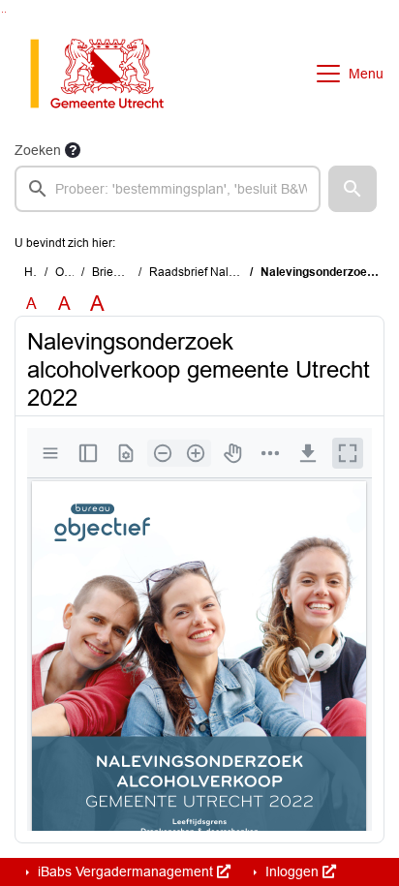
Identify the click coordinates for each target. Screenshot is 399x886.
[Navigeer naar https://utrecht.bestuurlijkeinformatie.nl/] (107, 73)
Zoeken (38, 150)
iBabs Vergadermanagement (125, 871)
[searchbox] (168, 189)
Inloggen (291, 871)
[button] (352, 189)
